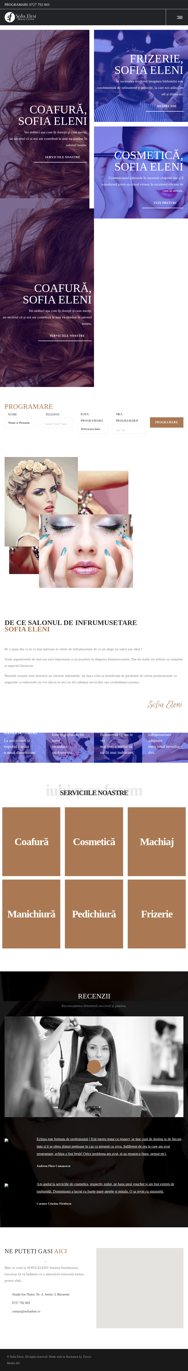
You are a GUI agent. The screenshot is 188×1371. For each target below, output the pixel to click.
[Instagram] (183, 4)
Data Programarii (92, 417)
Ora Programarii (127, 417)
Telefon (53, 414)
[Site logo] (20, 17)
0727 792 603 (39, 4)
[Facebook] (180, 4)
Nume (12, 414)
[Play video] (94, 1066)
